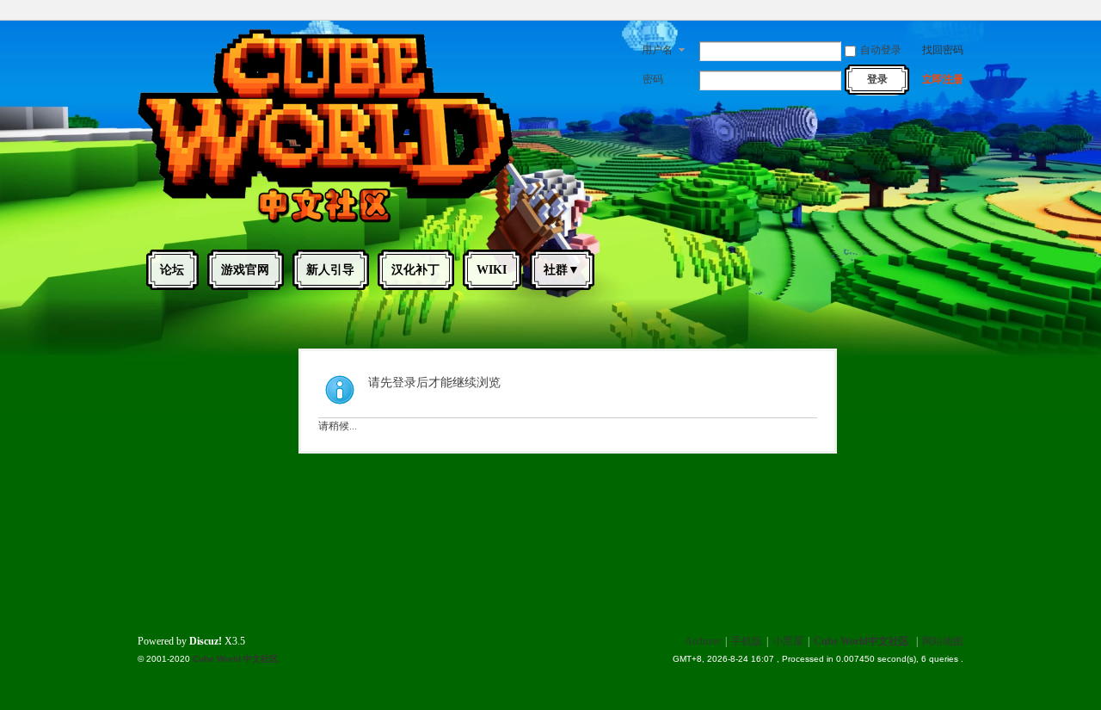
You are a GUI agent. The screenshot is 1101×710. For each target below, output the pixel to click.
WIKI (492, 269)
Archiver (703, 641)
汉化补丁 (415, 269)
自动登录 (880, 50)
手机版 (746, 641)
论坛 (172, 269)
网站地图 (942, 641)
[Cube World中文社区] (326, 222)
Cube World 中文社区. (236, 659)
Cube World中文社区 (861, 641)
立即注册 (942, 79)
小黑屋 (787, 641)
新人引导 (330, 269)
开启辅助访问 (959, 12)
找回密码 (942, 50)
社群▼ (562, 269)
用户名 (657, 50)
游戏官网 (245, 269)
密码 (653, 79)
